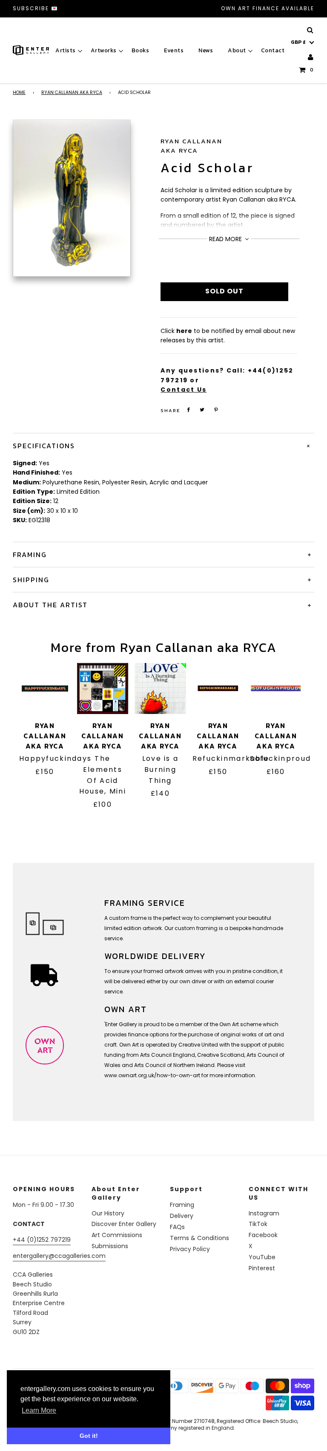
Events (174, 50)
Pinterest (262, 1268)
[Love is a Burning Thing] (160, 688)
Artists (65, 50)
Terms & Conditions (199, 1238)
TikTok (258, 1224)
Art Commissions (117, 1235)
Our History (108, 1213)
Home (19, 92)
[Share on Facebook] (188, 409)
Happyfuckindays (55, 758)
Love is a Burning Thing (160, 769)
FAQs (177, 1227)
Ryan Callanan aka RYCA (71, 92)
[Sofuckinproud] (275, 688)
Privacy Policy (190, 1249)
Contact (273, 50)
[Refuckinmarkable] (218, 688)
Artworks (104, 50)
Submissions (110, 1246)
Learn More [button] (39, 1410)
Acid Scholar (207, 167)
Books (140, 50)
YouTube (262, 1257)
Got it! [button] (89, 1435)
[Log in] (311, 57)
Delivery (181, 1216)
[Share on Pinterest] (216, 409)
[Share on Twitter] (202, 409)
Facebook (263, 1235)
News (205, 50)
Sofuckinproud (280, 758)
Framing (182, 1205)
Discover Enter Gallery (124, 1224)
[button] (302, 42)
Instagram (264, 1213)
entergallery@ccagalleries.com (59, 1256)
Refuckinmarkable (231, 758)
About (237, 50)
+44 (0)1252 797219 (42, 1239)
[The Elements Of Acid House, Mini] (103, 688)
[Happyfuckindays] (45, 688)
